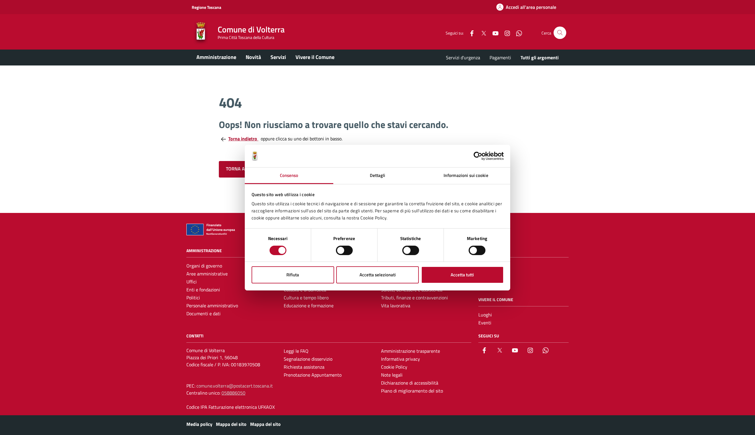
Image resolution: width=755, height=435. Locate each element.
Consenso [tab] (289, 175)
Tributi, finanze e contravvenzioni (414, 297)
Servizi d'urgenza (463, 57)
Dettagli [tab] (377, 175)
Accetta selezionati (378, 274)
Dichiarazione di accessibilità (409, 382)
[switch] (344, 250)
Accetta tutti (462, 274)
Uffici (191, 281)
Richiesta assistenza (304, 366)
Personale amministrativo (212, 305)
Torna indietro (243, 138)
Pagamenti (500, 57)
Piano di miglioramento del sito (412, 390)
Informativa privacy (400, 358)
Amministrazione (216, 57)
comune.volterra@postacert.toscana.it (234, 385)
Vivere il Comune (315, 57)
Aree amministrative (207, 273)
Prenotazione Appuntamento (313, 374)
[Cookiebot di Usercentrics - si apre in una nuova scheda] (478, 156)
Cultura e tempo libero (306, 297)
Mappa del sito (231, 424)
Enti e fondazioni (203, 289)
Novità (253, 57)
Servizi (278, 57)
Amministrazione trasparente (410, 350)
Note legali (392, 374)
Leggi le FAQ (296, 350)
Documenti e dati (203, 313)
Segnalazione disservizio (308, 358)
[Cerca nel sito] (560, 33)
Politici (193, 297)
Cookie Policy (394, 366)
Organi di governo (204, 265)
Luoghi (485, 314)
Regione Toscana (206, 7)
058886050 (233, 392)
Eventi (484, 322)
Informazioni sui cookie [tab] (466, 175)
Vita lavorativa (395, 305)
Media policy (199, 424)
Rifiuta (292, 274)
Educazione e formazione (309, 305)
